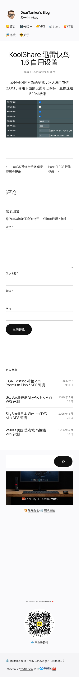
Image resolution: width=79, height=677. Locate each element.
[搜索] (63, 461)
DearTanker (39, 72)
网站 (8, 308)
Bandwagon (42, 661)
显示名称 (12, 273)
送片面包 (33, 510)
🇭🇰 (54, 668)
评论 (9, 227)
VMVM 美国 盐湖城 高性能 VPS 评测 (26, 432)
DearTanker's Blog (35, 12)
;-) (62, 661)
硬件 (52, 72)
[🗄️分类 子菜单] (31, 26)
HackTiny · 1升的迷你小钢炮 (41, 499)
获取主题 (49, 510)
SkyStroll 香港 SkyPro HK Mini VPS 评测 (29, 399)
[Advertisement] (39, 557)
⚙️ (7, 661)
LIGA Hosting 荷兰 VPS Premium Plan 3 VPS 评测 (25, 383)
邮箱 (9, 291)
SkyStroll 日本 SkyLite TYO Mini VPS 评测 (26, 416)
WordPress (26, 668)
